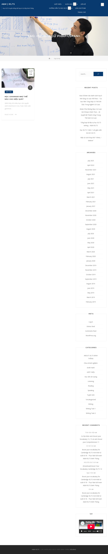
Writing (9, 92)
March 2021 (91, 197)
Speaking (91, 390)
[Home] (50, 58)
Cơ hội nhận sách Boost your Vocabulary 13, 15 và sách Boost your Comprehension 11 (91, 439)
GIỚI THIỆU (57, 4)
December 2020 (90, 211)
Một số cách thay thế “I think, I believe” (90, 139)
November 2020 (90, 215)
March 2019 (91, 297)
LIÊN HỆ (83, 4)
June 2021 (90, 183)
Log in (91, 322)
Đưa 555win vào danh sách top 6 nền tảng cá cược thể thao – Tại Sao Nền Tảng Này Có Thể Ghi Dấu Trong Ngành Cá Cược (91, 100)
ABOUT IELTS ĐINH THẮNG (91, 357)
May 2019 (90, 293)
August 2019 (90, 284)
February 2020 (91, 256)
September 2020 (90, 224)
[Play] (82, 531)
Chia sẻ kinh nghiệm (91, 363)
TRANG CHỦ (82, 12)
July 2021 (91, 179)
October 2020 (90, 220)
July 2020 (91, 234)
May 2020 (90, 243)
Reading (91, 386)
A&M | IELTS (8, 4)
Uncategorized (91, 399)
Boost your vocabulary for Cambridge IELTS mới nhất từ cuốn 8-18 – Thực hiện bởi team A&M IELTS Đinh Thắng (91, 454)
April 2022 (90, 165)
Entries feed (91, 326)
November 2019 (90, 270)
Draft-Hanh (91, 368)
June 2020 (90, 238)
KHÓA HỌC (69, 4)
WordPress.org (91, 336)
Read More (9, 114)
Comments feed (90, 331)
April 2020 (90, 247)
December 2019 (90, 265)
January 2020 (90, 261)
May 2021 (90, 188)
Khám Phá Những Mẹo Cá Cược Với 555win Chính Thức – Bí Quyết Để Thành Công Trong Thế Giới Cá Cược (91, 113)
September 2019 (90, 279)
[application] (91, 526)
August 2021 (90, 174)
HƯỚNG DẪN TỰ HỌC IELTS (58, 8)
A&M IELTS (35, 549)
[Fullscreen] (101, 531)
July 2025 (91, 161)
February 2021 (91, 202)
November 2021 (90, 170)
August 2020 (90, 229)
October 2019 (90, 275)
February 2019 (91, 302)
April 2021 (90, 193)
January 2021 (90, 206)
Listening (91, 381)
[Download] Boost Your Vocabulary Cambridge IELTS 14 (91, 467)
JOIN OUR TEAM (80, 8)
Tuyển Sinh (90, 395)
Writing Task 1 (91, 409)
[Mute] (98, 531)
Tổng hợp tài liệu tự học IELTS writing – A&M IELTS (91, 123)
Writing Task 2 (91, 413)
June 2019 (90, 288)
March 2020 (91, 252)
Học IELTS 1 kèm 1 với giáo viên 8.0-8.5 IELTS (91, 131)
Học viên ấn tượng (91, 377)
